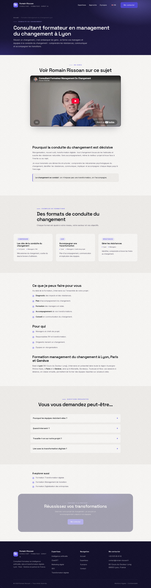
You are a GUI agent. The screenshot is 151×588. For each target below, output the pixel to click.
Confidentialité (133, 583)
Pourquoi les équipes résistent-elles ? (50, 418)
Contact (83, 568)
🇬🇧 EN (113, 5)
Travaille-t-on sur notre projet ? (47, 438)
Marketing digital (58, 564)
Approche (93, 5)
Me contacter (129, 5)
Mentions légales (120, 583)
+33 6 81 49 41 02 (115, 556)
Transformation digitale (60, 573)
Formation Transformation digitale (50, 478)
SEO (53, 568)
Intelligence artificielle (60, 556)
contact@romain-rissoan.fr (119, 560)
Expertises (82, 5)
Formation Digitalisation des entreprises (52, 486)
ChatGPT (55, 560)
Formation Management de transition (51, 482)
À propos (103, 5)
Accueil (16, 17)
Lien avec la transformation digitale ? (50, 449)
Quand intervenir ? (41, 428)
